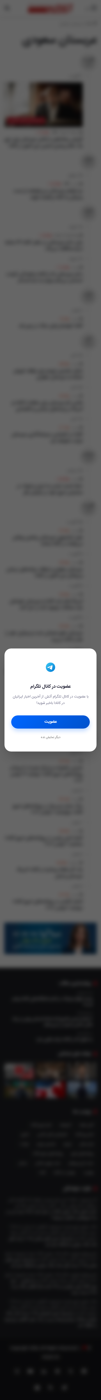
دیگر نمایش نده (50, 737)
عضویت (51, 721)
